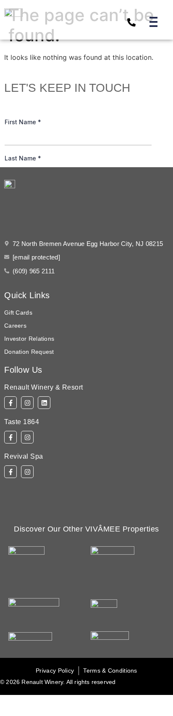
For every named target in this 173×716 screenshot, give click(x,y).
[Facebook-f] (10, 402)
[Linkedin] (44, 402)
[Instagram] (27, 402)
